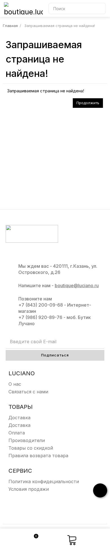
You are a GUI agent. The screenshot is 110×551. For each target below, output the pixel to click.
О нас (14, 384)
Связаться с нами (28, 391)
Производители (26, 440)
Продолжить (87, 103)
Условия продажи (28, 489)
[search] (100, 8)
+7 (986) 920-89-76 (40, 317)
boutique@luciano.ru (77, 285)
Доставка (19, 417)
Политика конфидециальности (43, 481)
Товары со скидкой (30, 448)
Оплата (16, 433)
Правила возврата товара (38, 455)
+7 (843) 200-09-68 (40, 305)
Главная (10, 25)
